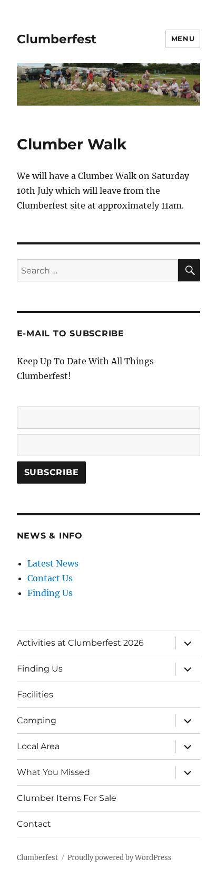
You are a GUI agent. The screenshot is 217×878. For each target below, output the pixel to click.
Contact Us (50, 578)
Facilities (35, 695)
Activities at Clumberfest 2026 (80, 643)
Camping (36, 720)
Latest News (52, 563)
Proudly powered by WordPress (119, 857)
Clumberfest (56, 39)
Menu (182, 38)
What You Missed (53, 772)
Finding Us (50, 593)
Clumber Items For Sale (66, 798)
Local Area (38, 746)
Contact (34, 824)
